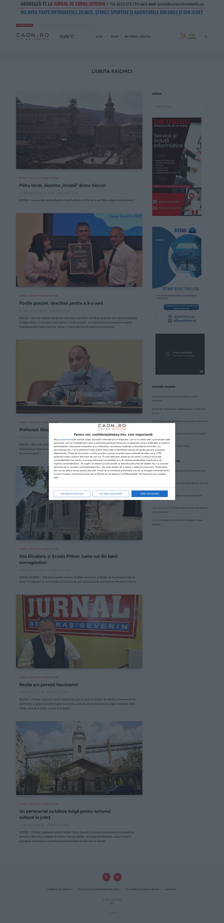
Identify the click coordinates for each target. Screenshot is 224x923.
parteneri (65, 439)
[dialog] (112, 461)
